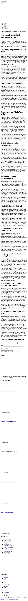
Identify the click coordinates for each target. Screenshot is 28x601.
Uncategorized (7, 551)
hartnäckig (10, 95)
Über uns (6, 577)
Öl (10, 172)
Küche (5, 548)
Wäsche (5, 553)
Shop (5, 578)
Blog (5, 579)
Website (2, 348)
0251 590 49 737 (5, 599)
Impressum (6, 594)
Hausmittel (24, 77)
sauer (4, 185)
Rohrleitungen (7, 549)
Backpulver (3, 126)
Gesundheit (11, 192)
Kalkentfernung (7, 545)
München (6, 586)
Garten (5, 543)
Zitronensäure (20, 121)
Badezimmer (7, 541)
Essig (13, 121)
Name (2, 343)
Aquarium (6, 540)
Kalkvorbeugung (8, 547)
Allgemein (6, 539)
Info (2, 2)
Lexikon (6, 595)
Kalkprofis (23, 46)
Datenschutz (6, 592)
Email (2, 345)
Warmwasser (7, 552)
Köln (5, 587)
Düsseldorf (6, 584)
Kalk (8, 61)
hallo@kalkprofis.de (14, 599)
